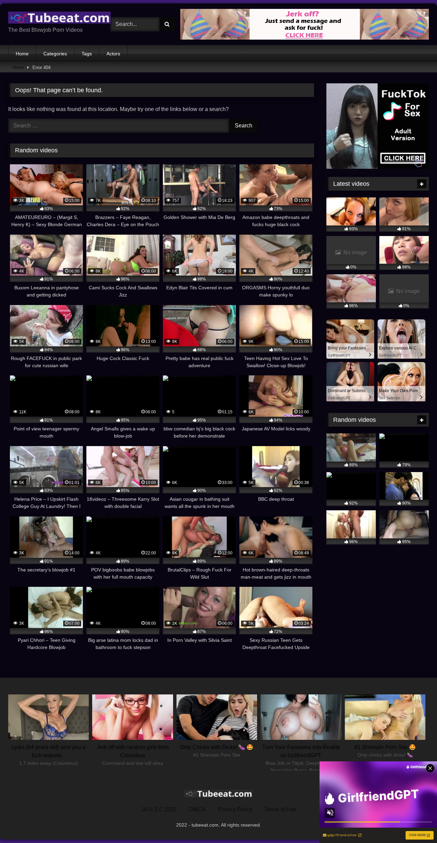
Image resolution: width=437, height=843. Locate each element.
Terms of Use (280, 809)
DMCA (197, 809)
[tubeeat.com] (59, 19)
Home (22, 53)
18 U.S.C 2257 (159, 809)
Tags (87, 53)
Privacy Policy (235, 809)
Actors (113, 53)
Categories (55, 53)
